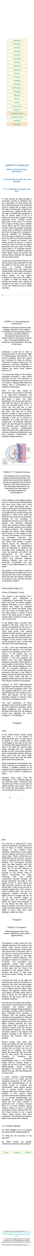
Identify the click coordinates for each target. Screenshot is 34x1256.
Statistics (17, 110)
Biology (17, 62)
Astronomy (17, 59)
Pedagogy (17, 91)
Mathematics (17, 88)
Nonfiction (17, 124)
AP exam (17, 48)
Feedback (17, 121)
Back (6, 1152)
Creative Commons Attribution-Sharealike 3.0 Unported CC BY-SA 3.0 (16, 1232)
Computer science (17, 117)
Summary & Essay (17, 113)
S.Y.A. (29, 1245)
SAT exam (17, 51)
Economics (17, 77)
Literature (17, 84)
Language (17, 80)
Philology (17, 95)
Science (17, 102)
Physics (17, 99)
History (17, 73)
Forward (28, 1152)
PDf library (17, 44)
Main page (17, 40)
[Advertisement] (17, 20)
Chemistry (17, 66)
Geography (17, 69)
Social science (17, 106)
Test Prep (17, 55)
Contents (17, 1152)
